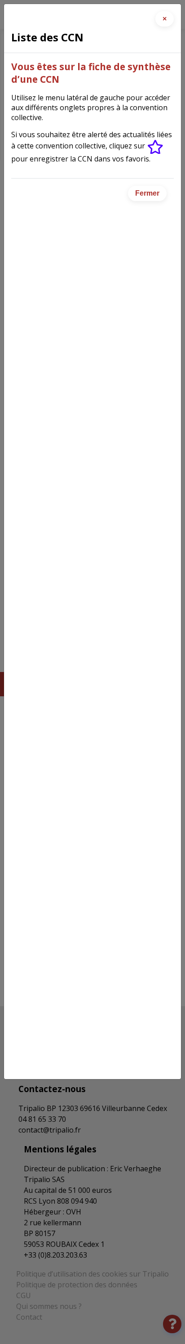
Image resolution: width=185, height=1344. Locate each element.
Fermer (147, 193)
